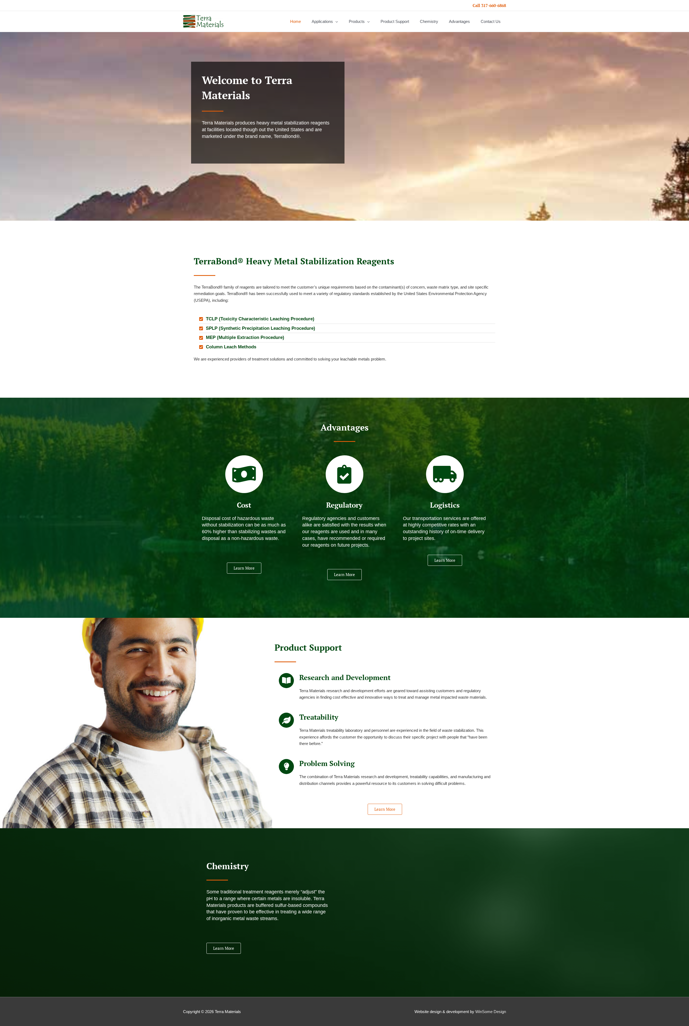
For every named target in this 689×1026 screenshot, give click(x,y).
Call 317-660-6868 (489, 5)
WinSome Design (490, 1011)
